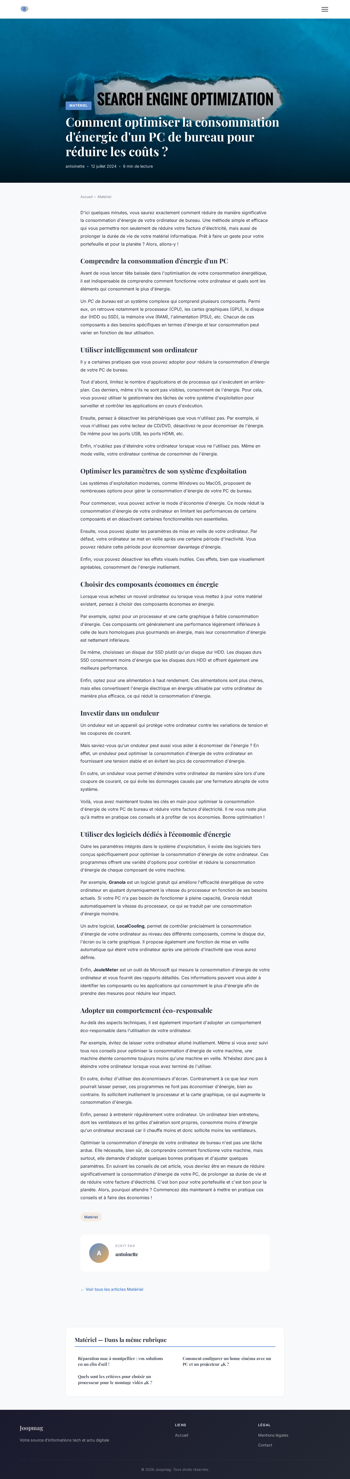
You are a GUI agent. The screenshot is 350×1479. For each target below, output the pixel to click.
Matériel (78, 105)
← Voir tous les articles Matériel (111, 1289)
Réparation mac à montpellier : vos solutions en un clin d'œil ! (120, 1361)
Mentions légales (273, 1435)
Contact (265, 1445)
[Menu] (324, 9)
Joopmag (31, 1427)
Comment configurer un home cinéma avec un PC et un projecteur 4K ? (227, 1361)
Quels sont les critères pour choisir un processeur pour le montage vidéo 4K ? (115, 1379)
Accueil (86, 196)
